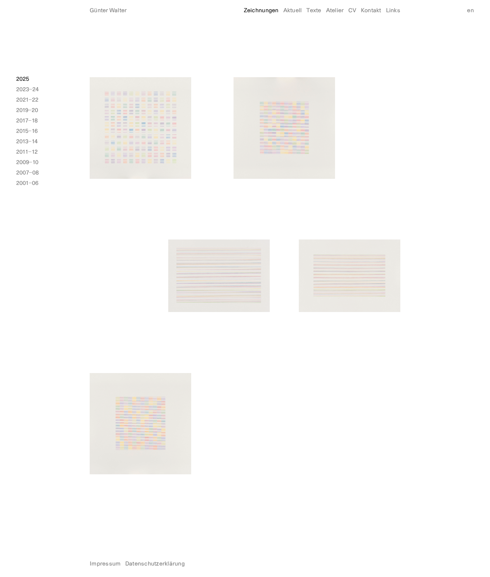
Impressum (105, 564)
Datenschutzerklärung (155, 564)
